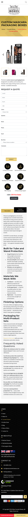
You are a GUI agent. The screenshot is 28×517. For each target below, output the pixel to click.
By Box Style (5, 422)
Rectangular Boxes (7, 446)
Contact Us (5, 431)
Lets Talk (14, 198)
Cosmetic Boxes (6, 419)
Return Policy (5, 428)
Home (3, 413)
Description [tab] (7, 211)
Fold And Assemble (7, 443)
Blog (3, 425)
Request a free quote (9, 338)
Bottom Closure (6, 440)
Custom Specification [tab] (20, 210)
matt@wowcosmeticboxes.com (11, 468)
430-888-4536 (7, 465)
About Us (4, 416)
